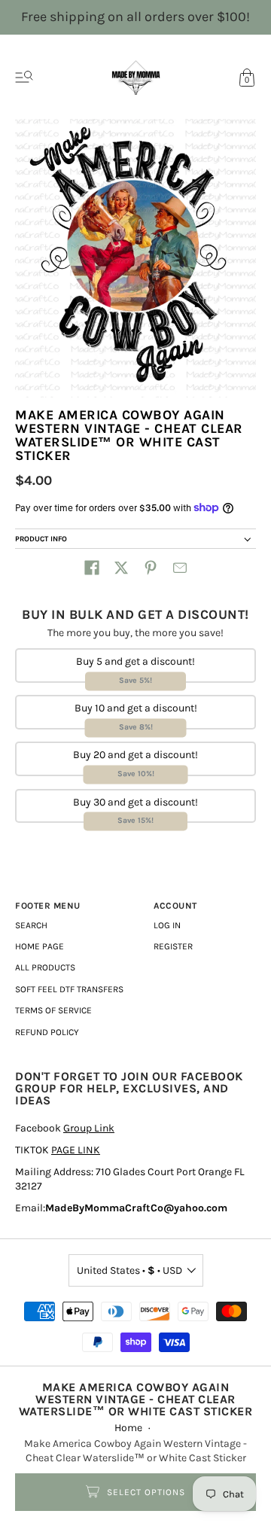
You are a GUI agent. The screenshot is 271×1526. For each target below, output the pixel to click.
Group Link (88, 1128)
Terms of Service (53, 1010)
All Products (45, 967)
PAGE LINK (75, 1150)
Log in (167, 925)
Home (128, 1427)
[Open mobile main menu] (24, 78)
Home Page (39, 946)
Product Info (41, 539)
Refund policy (47, 1032)
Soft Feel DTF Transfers (69, 989)
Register (173, 946)
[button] (91, 567)
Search (31, 925)
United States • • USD (129, 1270)
